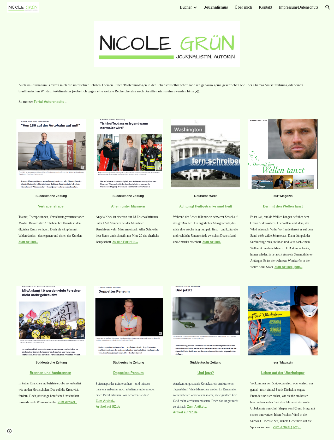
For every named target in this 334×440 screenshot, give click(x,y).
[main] (167, 93)
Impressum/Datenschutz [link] (298, 7)
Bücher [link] (186, 7)
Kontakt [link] (265, 7)
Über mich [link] (243, 7)
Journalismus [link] (216, 7)
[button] (327, 7)
